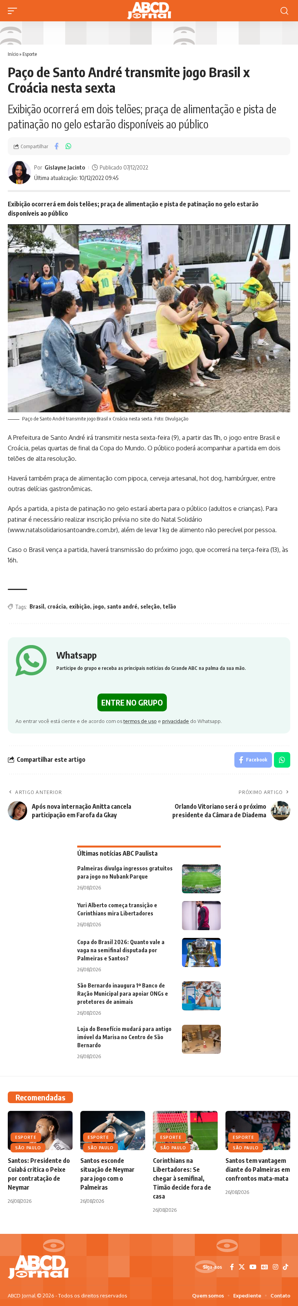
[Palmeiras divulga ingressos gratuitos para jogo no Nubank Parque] (201, 878)
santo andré (122, 606)
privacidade (175, 721)
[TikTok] (285, 1267)
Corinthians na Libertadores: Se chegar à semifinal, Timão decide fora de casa (182, 1178)
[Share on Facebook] (56, 146)
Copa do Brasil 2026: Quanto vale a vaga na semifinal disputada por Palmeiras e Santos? (121, 950)
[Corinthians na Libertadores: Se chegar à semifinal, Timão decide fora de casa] (185, 1130)
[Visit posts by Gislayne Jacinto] (19, 172)
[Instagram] (275, 1267)
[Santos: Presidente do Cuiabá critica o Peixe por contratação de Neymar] (40, 1130)
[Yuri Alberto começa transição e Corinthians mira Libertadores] (201, 915)
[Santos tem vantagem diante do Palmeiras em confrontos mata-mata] (257, 1130)
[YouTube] (253, 1267)
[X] (242, 1267)
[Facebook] (232, 1267)
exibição (79, 606)
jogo (98, 606)
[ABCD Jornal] (149, 10)
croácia (56, 606)
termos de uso (140, 721)
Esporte (30, 54)
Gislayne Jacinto (65, 167)
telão (169, 606)
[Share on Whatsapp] (68, 146)
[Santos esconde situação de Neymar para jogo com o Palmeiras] (112, 1130)
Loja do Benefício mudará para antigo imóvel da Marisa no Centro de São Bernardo (124, 1037)
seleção (150, 606)
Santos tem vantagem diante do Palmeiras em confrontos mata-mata (257, 1169)
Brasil (36, 606)
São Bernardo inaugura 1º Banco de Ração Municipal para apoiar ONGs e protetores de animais (122, 993)
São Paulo (28, 1147)
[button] (14, 11)
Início (13, 54)
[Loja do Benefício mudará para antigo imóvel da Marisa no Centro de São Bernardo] (201, 1039)
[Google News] (264, 1267)
